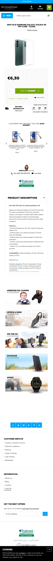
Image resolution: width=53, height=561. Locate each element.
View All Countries (7, 489)
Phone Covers (23, 266)
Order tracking (10, 453)
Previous (6, 144)
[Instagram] (23, 425)
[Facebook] (13, 425)
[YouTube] (28, 425)
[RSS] (39, 425)
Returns (8, 450)
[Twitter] (18, 425)
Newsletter (9, 460)
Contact (8, 485)
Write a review (32, 30)
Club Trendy (9, 457)
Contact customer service (15, 443)
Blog (7, 481)
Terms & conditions (12, 446)
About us (8, 478)
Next (47, 144)
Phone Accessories (29, 264)
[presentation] (33, 15)
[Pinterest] (34, 425)
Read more (18, 110)
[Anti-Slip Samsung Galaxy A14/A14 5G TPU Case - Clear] (24, 50)
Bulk (16, 260)
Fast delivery (27, 1)
